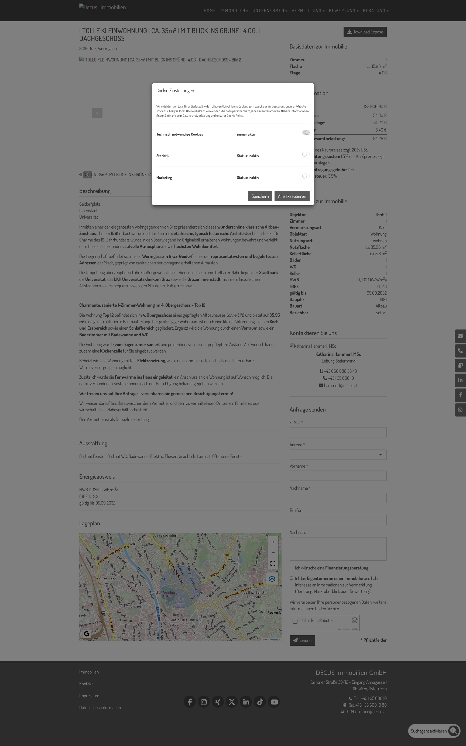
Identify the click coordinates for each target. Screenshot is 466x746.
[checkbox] (306, 132)
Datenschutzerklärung (196, 115)
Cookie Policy (235, 115)
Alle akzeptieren (292, 196)
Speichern (260, 196)
